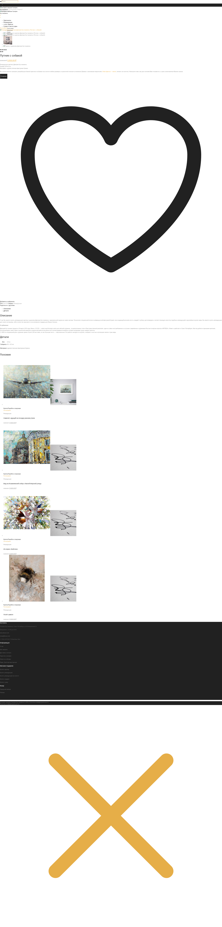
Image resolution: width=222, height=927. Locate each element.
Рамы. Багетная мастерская (8, 662)
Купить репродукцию (6, 672)
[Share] (2, 49)
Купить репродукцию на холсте (9, 676)
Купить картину (4, 669)
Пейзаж (2, 692)
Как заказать (4, 649)
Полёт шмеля (8, 615)
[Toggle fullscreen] (4, 49)
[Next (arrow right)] (2, 51)
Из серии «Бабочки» (10, 549)
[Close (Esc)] (0, 49)
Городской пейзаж (5, 689)
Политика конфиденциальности (38, 702)
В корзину (4, 76)
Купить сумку (4, 682)
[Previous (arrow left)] (0, 51)
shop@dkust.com (5, 636)
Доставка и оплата (5, 652)
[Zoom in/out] (6, 49)
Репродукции (18, 303)
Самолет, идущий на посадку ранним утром (19, 418)
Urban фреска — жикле (109, 71)
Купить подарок (4, 679)
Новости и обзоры (5, 659)
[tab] (112, 309)
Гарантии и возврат (5, 656)
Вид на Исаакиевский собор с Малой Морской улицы (22, 484)
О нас (1, 646)
